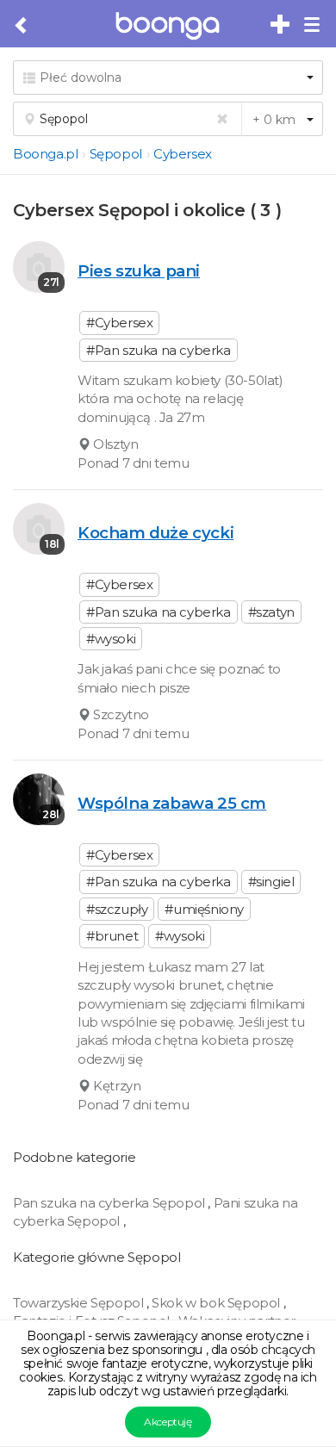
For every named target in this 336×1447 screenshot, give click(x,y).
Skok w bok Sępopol (217, 1303)
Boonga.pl (45, 154)
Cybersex (182, 154)
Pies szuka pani (139, 271)
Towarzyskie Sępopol (79, 1303)
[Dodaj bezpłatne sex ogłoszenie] (280, 25)
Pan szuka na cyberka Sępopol (110, 1203)
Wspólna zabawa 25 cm (172, 803)
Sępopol (116, 154)
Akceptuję (167, 1421)
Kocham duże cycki (155, 533)
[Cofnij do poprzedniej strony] (22, 26)
